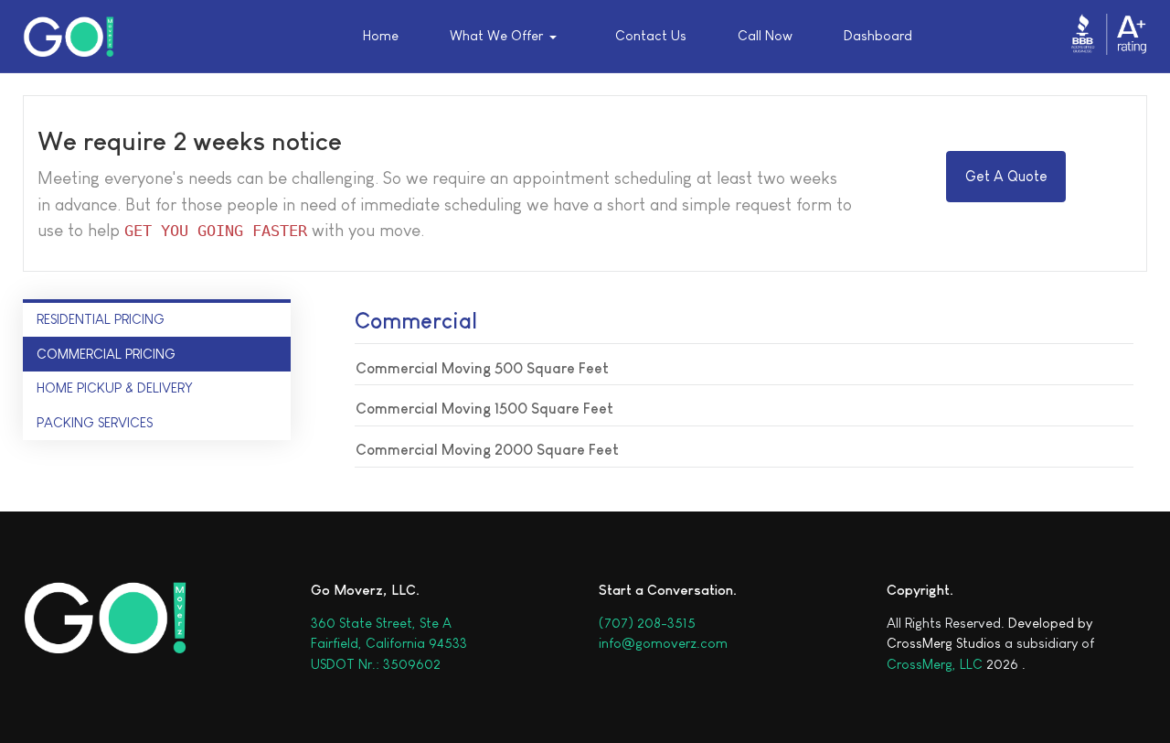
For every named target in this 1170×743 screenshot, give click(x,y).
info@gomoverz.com (663, 643)
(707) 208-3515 (647, 622)
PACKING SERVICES (95, 422)
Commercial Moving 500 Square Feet (482, 368)
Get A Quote (1006, 176)
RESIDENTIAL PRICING (101, 319)
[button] (507, 36)
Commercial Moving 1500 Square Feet (484, 408)
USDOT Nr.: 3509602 (376, 664)
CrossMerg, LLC (935, 664)
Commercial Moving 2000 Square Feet (487, 450)
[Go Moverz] (68, 36)
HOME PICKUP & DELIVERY (115, 387)
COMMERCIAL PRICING (106, 353)
